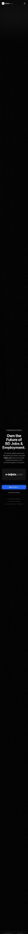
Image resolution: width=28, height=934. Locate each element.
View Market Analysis (14, 492)
